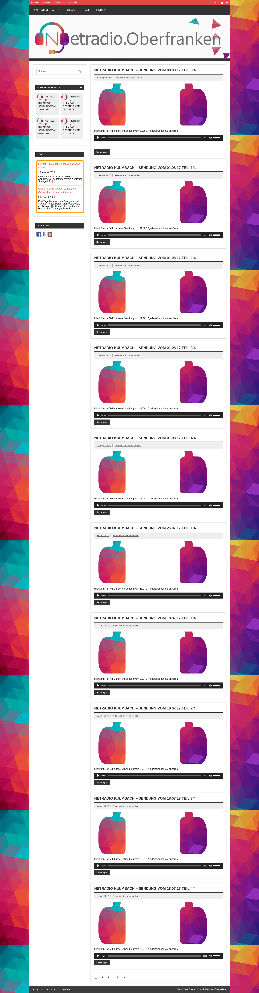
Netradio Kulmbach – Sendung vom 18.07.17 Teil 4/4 (145, 888)
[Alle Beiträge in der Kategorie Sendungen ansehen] (80, 87)
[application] (158, 138)
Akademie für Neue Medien (129, 77)
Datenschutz (72, 2)
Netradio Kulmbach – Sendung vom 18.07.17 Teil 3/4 (145, 798)
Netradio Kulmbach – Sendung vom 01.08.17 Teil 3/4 (145, 348)
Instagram (37, 989)
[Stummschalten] (210, 137)
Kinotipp (101, 10)
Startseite (35, 2)
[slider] (217, 137)
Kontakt (46, 2)
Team (85, 10)
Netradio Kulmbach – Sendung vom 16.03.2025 (47, 103)
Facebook (52, 989)
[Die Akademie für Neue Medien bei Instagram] (50, 234)
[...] (53, 181)
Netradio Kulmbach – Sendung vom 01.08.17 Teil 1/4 (145, 168)
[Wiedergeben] (98, 137)
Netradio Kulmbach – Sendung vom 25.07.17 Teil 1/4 (145, 528)
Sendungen (101, 152)
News (71, 10)
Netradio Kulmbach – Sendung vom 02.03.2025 (47, 127)
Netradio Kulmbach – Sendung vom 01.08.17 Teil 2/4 (145, 258)
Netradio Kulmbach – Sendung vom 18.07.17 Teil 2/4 (145, 708)
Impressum (59, 2)
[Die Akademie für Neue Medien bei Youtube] (44, 234)
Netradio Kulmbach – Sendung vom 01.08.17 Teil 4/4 (145, 438)
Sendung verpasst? (46, 10)
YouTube (65, 989)
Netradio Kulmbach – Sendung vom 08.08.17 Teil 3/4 (145, 70)
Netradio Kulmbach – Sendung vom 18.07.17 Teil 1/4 (145, 618)
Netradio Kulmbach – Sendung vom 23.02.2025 (71, 127)
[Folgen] (38, 234)
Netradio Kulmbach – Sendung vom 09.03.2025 (71, 103)
